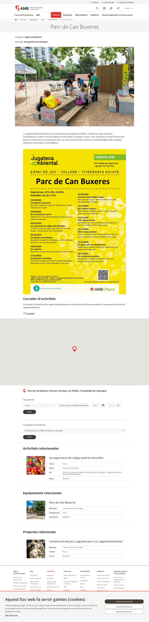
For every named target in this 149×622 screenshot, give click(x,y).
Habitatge (67, 15)
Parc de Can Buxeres (62, 502)
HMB (65, 587)
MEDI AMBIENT (85, 571)
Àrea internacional (35, 587)
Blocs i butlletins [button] (111, 8)
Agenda (49, 590)
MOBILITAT (100, 571)
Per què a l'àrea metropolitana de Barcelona (119, 580)
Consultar (30, 313)
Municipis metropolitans (20, 583)
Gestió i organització (53, 587)
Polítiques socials (119, 585)
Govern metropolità (36, 578)
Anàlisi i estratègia (35, 590)
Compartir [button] (118, 8)
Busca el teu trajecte (103, 575)
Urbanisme (50, 575)
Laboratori (83, 590)
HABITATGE (67, 571)
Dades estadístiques (19, 589)
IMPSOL (66, 578)
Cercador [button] (97, 8)
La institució (33, 575)
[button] (94, 2)
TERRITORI (50, 571)
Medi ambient (81, 15)
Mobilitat (95, 15)
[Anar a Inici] (16, 19)
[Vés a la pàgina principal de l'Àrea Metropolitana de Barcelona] (29, 8)
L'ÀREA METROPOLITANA (19, 572)
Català (127, 8)
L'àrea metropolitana (23, 15)
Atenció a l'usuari (102, 585)
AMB (38, 15)
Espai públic (50, 578)
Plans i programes (119, 588)
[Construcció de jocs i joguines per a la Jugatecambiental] (36, 548)
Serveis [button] (104, 8)
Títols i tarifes (101, 588)
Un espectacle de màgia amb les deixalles (76, 458)
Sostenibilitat (84, 580)
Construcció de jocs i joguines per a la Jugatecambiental (85, 541)
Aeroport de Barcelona (103, 581)
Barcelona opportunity (20, 586)
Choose (103, 405)
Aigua (82, 587)
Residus (82, 584)
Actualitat (67, 590)
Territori (56, 15)
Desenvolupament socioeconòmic (117, 15)
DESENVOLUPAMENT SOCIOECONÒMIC (120, 572)
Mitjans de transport (103, 578)
